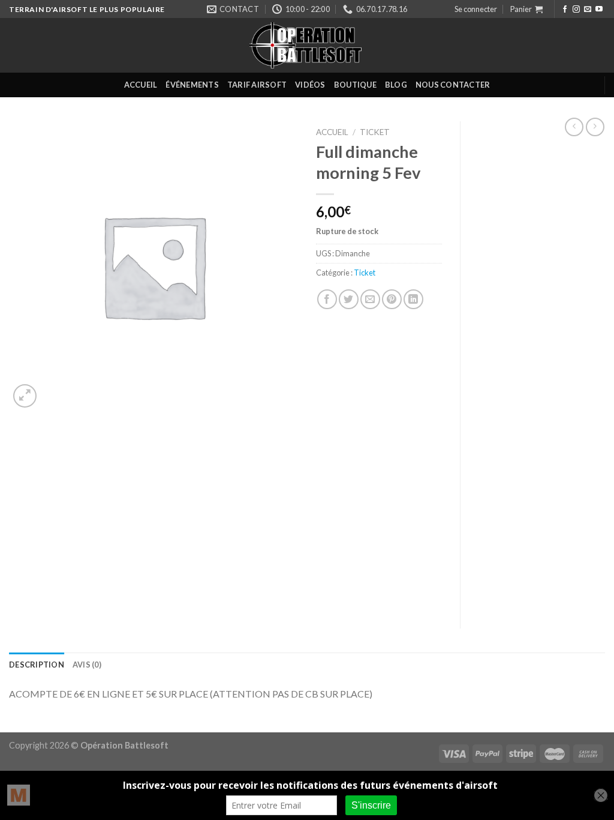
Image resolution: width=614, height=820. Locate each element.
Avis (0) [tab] (87, 664)
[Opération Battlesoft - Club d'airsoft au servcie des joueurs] (307, 45)
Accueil (141, 84)
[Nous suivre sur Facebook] (564, 9)
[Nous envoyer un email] (587, 9)
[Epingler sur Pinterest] (392, 299)
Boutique (355, 84)
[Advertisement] (541, 370)
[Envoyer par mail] (370, 299)
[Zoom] (25, 396)
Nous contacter (453, 84)
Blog (396, 84)
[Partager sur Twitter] (349, 299)
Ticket (375, 132)
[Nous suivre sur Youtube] (599, 9)
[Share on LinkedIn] (413, 299)
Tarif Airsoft (257, 84)
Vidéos (310, 84)
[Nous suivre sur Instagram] (576, 9)
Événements (192, 84)
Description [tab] (36, 664)
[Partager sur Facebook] (327, 299)
